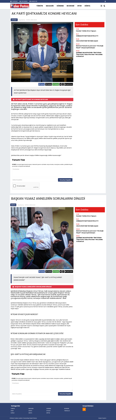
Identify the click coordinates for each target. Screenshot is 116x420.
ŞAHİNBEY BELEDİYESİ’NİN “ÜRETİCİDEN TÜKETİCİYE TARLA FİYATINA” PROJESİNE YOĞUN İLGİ (89, 54)
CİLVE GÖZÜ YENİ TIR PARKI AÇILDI (87, 41)
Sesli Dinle (69, 84)
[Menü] (101, 6)
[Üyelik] (105, 1)
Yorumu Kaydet (65, 180)
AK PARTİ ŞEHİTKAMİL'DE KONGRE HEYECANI (31, 99)
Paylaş (42, 84)
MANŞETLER (34, 1)
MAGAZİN (50, 6)
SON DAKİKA (24, 1)
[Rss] (84, 409)
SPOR (79, 6)
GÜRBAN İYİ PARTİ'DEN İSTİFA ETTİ (87, 36)
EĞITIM (48, 413)
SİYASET (14, 20)
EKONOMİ (70, 6)
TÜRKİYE (39, 6)
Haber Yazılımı (102, 418)
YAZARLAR (14, 1)
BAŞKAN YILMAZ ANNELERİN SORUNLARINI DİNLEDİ (33, 287)
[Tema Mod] (104, 6)
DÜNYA (87, 6)
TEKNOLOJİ (67, 410)
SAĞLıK (12, 413)
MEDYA (13, 205)
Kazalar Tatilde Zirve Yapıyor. (86, 31)
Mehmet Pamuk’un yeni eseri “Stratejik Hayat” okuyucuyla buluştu (89, 47)
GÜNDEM (60, 6)
